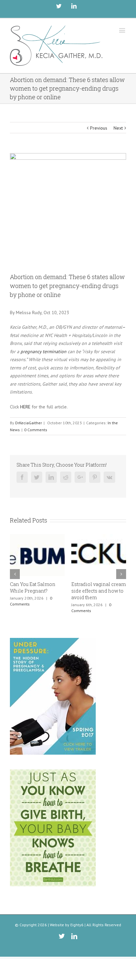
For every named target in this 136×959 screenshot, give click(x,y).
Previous (98, 128)
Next (118, 128)
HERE (25, 407)
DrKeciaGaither (28, 422)
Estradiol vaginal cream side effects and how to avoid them (98, 591)
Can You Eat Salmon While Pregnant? (32, 587)
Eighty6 (77, 924)
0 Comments (35, 429)
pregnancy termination (43, 351)
